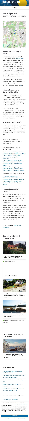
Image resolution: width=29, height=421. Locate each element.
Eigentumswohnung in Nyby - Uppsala (12, 167)
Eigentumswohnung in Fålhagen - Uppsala (13, 168)
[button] (14, 33)
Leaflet (17, 47)
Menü (15, 7)
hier (21, 85)
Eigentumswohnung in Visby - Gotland (12, 155)
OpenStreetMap (23, 47)
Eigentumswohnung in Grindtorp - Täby (12, 181)
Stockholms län (19, 58)
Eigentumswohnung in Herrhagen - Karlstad (13, 162)
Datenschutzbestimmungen (21, 404)
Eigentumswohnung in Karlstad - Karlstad (12, 160)
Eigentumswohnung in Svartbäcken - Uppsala (13, 170)
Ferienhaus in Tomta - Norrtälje (10, 176)
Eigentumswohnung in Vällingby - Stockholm (13, 152)
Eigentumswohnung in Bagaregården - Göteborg (14, 153)
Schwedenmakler (12, 2)
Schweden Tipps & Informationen (10, 399)
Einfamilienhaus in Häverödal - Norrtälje (12, 178)
